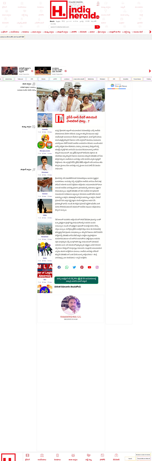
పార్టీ (87, 239)
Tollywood (16, 79)
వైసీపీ (75, 153)
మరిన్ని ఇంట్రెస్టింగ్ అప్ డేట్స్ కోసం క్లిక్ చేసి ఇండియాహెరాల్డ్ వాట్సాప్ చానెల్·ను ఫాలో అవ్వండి (76, 280)
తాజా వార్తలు (27, 84)
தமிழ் (82, 21)
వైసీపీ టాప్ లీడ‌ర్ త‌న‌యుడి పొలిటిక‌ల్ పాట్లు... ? (81, 119)
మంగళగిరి (69, 178)
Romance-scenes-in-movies (143, 454)
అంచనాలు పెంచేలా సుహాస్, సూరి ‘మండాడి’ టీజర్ (57, 70)
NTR (28, 79)
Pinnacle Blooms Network (143, 458)
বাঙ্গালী (93, 21)
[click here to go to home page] (75, 18)
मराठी (87, 21)
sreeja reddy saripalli (75, 79)
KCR (110, 79)
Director (40, 79)
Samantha (121, 79)
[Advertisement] (76, 52)
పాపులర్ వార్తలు (25, 169)
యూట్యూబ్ (72, 197)
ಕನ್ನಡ (75, 21)
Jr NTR (51, 79)
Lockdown (63, 79)
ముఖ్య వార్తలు (26, 127)
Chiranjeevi (98, 79)
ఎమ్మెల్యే (61, 140)
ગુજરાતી (68, 21)
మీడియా (87, 220)
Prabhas (145, 79)
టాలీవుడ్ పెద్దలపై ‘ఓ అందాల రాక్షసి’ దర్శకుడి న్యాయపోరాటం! (25, 70)
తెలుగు (52, 21)
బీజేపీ (81, 162)
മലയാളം (53, 24)
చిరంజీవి (93, 156)
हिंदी (63, 21)
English (58, 21)
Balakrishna (87, 79)
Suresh (130, 458)
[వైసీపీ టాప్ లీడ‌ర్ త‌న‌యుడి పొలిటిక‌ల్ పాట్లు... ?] (71, 111)
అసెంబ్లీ (57, 150)
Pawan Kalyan (133, 79)
